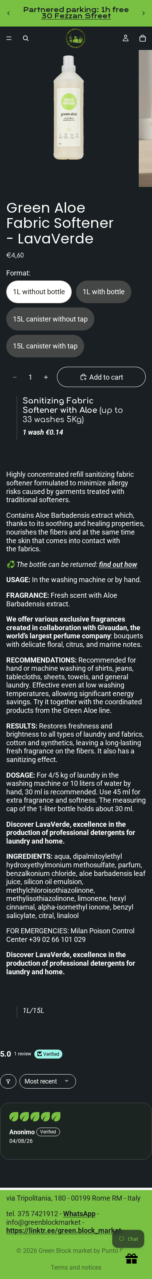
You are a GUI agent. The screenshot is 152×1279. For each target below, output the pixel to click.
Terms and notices (76, 1267)
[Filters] (8, 1081)
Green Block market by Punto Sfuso (87, 1250)
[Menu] (9, 38)
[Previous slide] (8, 13)
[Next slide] (143, 13)
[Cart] (142, 38)
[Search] (25, 38)
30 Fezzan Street (76, 16)
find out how (118, 564)
